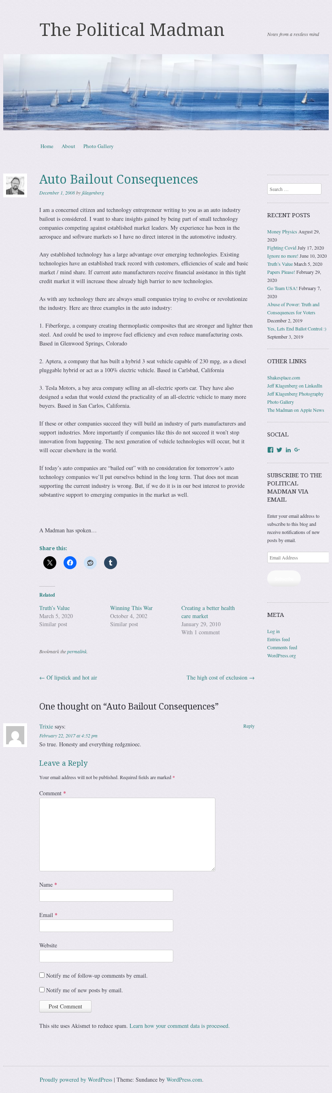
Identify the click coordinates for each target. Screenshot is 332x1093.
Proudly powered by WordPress (76, 1079)
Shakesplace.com (283, 377)
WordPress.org (281, 655)
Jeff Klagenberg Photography (295, 393)
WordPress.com (184, 1079)
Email (48, 915)
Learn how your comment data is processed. (180, 1025)
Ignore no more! (282, 255)
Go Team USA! (282, 288)
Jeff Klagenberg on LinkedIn (294, 385)
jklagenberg (93, 192)
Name (48, 884)
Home (46, 146)
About (68, 146)
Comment (52, 793)
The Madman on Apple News (295, 410)
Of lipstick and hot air (68, 677)
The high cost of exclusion (221, 677)
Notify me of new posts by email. (84, 990)
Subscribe (284, 578)
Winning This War (131, 608)
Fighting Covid (281, 247)
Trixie (46, 726)
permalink (77, 651)
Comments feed (282, 647)
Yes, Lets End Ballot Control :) (296, 328)
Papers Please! (281, 272)
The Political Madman (132, 29)
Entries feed (278, 639)
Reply (249, 725)
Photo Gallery (98, 146)
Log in (273, 631)
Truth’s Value (54, 608)
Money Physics (282, 231)
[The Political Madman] (166, 92)
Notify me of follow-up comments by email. (97, 975)
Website (48, 945)
